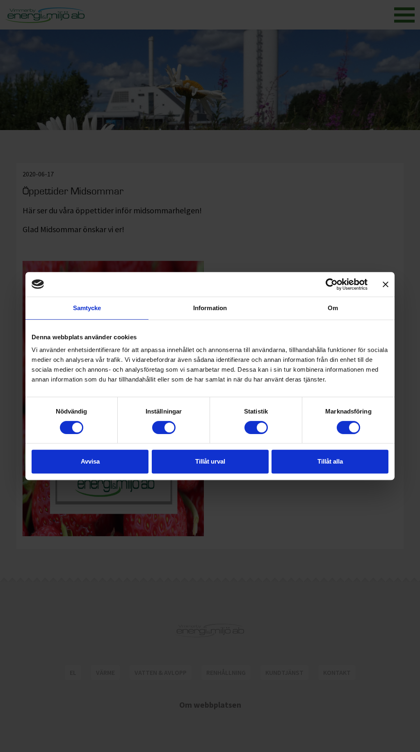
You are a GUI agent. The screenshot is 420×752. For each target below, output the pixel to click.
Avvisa (90, 461)
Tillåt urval (210, 461)
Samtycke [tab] (87, 307)
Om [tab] (333, 307)
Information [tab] (210, 307)
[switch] (164, 427)
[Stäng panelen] (385, 284)
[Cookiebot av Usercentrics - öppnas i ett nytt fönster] (332, 284)
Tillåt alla (330, 461)
